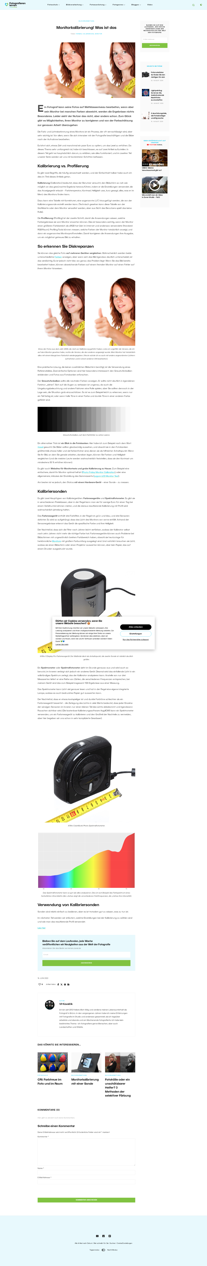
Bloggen (135, 4)
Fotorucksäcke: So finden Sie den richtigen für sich (158, 75)
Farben (79, 34)
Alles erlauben (136, 627)
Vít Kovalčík (66, 1004)
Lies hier (42, 928)
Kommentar (43, 1137)
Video (150, 4)
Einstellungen (136, 634)
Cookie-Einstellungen (124, 1243)
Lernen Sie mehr (62, 644)
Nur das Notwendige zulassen (136, 640)
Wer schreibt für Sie (101, 1243)
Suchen (112, 1243)
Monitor (98, 34)
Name (41, 1168)
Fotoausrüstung (97, 4)
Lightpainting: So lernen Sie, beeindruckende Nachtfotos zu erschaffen (157, 95)
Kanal (155, 144)
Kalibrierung (88, 34)
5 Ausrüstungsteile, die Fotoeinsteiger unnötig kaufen (159, 116)
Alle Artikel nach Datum (83, 1243)
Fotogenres (118, 4)
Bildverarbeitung (74, 4)
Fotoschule (53, 4)
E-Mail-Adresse (44, 1177)
